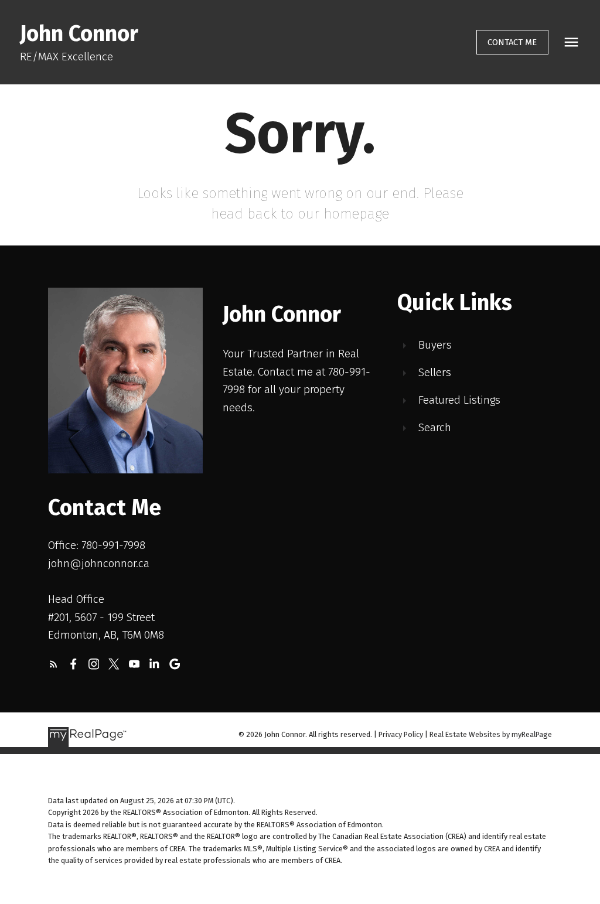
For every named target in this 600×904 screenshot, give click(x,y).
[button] (512, 42)
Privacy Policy (401, 734)
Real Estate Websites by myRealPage (490, 734)
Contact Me (512, 42)
